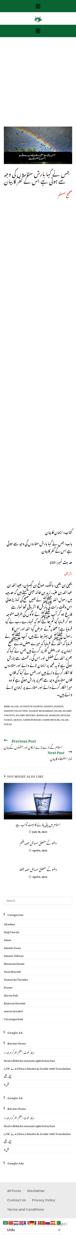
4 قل (6, 1083)
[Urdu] (58, 1221)
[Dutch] (16, 1221)
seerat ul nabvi (13, 1010)
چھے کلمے (8, 1076)
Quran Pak (11, 994)
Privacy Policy (43, 1200)
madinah (42, 715)
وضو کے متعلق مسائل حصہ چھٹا (38, 869)
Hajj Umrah (11, 931)
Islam (7, 939)
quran (18, 719)
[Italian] (37, 1221)
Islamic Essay (12, 947)
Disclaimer (36, 1191)
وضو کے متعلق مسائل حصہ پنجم (38, 842)
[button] (38, 6)
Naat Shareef (12, 971)
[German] (32, 1221)
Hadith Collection (16, 710)
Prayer (8, 986)
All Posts (14, 1191)
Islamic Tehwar (14, 955)
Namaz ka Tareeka (16, 979)
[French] (26, 1221)
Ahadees (9, 923)
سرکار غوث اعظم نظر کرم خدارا (19, 1052)
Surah (8, 724)
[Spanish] (53, 1221)
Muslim (65, 715)
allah (14, 706)
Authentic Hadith (31, 706)
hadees (48, 706)
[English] (21, 1221)
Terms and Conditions (25, 1209)
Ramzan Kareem (15, 1002)
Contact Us (16, 1200)
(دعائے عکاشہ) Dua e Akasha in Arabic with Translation (37, 1068)
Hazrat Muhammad (41, 710)
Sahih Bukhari (32, 719)
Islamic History (25, 715)
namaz (8, 719)
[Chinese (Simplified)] (11, 1221)
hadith (58, 706)
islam (57, 710)
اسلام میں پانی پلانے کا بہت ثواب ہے (38, 824)
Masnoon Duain (14, 963)
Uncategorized (13, 1018)
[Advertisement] (38, 87)
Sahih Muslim (51, 719)
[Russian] (47, 1221)
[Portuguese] (42, 1221)
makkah (54, 715)
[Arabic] (5, 1221)
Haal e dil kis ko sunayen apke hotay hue (29, 1060)
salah (64, 719)
